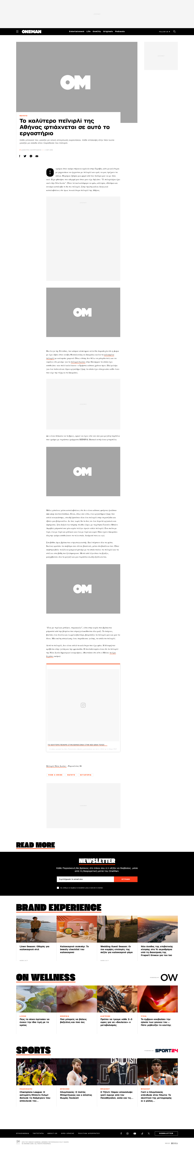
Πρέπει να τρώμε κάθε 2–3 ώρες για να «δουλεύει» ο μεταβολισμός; (116, 1022)
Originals (108, 31)
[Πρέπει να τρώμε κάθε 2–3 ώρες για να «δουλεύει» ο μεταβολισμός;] (117, 998)
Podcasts (120, 31)
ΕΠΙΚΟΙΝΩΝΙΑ (22, 1133)
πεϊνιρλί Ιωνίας (78, 361)
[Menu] (17, 31)
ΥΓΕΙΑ (144, 1016)
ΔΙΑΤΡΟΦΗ (105, 1016)
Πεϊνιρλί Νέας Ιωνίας (56, 766)
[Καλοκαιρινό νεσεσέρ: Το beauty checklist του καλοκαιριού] (77, 929)
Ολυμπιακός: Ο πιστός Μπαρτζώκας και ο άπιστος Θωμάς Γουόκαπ (76, 1095)
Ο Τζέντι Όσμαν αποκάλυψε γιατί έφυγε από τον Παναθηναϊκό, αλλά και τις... (116, 1095)
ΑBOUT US (52, 1133)
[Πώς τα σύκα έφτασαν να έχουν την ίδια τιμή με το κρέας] (36, 998)
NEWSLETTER (166, 1133)
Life (88, 31)
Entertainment (76, 31)
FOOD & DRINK (55, 775)
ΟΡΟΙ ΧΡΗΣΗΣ (67, 1133)
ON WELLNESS (45, 978)
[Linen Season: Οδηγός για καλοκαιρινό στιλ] (36, 929)
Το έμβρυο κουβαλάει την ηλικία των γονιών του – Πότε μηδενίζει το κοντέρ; (156, 1022)
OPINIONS (65, 1089)
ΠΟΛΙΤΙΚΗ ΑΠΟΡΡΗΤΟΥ (89, 1133)
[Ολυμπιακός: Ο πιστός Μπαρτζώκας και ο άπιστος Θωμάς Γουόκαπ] (77, 1071)
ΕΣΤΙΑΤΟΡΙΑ (86, 775)
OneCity (97, 31)
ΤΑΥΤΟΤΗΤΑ (38, 1133)
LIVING (23, 1016)
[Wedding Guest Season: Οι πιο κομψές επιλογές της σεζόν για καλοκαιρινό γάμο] (117, 929)
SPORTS (33, 1051)
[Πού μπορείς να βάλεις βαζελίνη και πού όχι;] (77, 998)
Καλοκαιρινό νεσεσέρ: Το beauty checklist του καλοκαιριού (74, 949)
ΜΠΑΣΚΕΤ (105, 1089)
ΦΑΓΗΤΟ (24, 116)
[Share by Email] (37, 156)
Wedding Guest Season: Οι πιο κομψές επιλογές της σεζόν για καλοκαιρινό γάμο (116, 949)
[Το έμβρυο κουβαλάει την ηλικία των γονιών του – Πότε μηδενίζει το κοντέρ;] (157, 998)
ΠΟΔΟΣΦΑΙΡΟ (26, 1089)
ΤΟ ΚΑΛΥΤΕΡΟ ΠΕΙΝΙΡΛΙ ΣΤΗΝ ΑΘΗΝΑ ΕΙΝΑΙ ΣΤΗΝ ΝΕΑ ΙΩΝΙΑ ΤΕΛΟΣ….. (77, 745)
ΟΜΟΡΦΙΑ (64, 1016)
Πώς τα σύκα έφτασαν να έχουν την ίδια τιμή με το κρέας (34, 1022)
